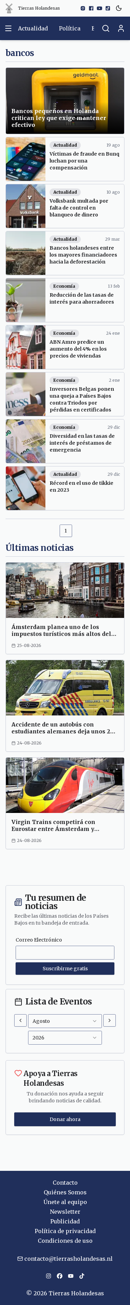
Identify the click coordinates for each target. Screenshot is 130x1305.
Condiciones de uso (65, 1240)
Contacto (65, 1182)
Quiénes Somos (65, 1192)
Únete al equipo (65, 1201)
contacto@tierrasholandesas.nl (68, 1258)
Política (69, 28)
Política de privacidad (65, 1231)
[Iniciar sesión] (121, 28)
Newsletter (65, 1211)
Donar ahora (65, 1119)
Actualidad (33, 28)
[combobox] (65, 1021)
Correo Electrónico (39, 940)
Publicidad (65, 1221)
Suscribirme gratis (65, 968)
